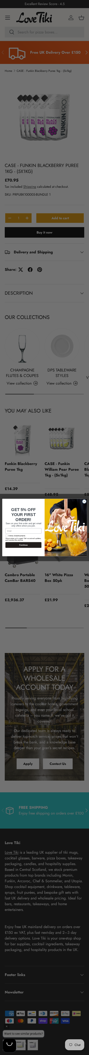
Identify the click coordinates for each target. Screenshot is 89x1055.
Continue (23, 545)
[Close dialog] (84, 501)
